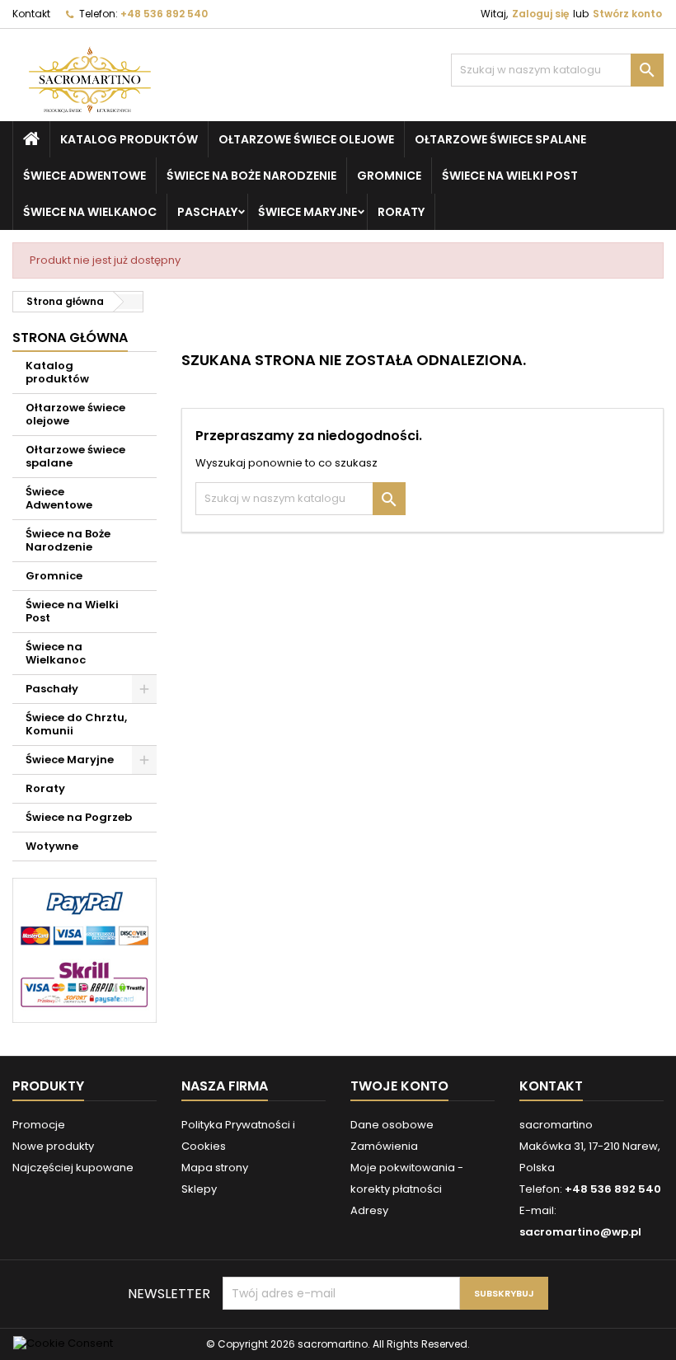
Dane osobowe (392, 1125)
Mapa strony (214, 1167)
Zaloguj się (540, 14)
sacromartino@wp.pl (580, 1232)
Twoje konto (399, 1085)
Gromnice (389, 175)
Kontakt (31, 14)
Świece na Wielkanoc (90, 212)
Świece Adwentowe (84, 175)
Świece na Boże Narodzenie (251, 175)
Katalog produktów (129, 139)
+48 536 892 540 (164, 14)
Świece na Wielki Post (510, 175)
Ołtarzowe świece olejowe (306, 139)
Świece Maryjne (307, 212)
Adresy (369, 1210)
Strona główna (70, 337)
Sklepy (199, 1189)
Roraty (401, 212)
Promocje (38, 1125)
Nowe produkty (53, 1146)
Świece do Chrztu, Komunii (76, 724)
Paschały (207, 212)
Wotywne (52, 846)
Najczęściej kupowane (73, 1167)
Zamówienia (384, 1146)
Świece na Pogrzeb (79, 817)
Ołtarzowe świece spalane (500, 139)
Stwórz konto (627, 14)
